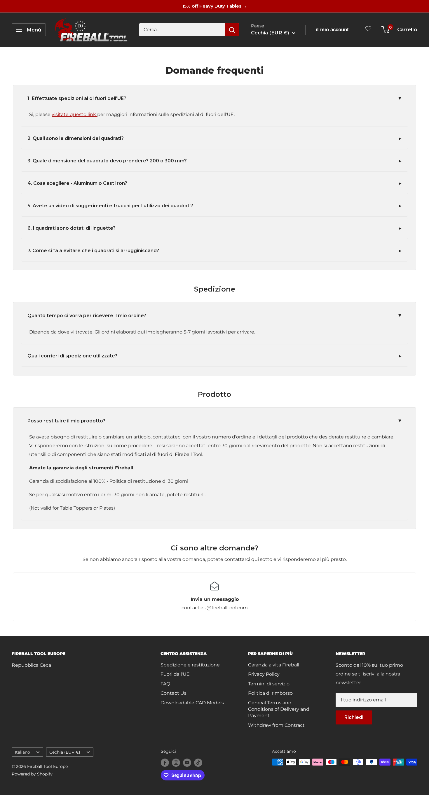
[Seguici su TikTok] (198, 763)
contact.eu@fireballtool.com (215, 607)
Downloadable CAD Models (192, 703)
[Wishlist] (368, 30)
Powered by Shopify (32, 774)
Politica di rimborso (270, 693)
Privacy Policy (264, 674)
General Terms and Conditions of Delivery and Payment (278, 709)
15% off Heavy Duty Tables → (214, 6)
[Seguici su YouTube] (187, 763)
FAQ (165, 684)
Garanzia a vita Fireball (273, 665)
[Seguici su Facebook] (165, 763)
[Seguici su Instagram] (176, 763)
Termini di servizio (269, 684)
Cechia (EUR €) (64, 752)
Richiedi (353, 717)
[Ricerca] (232, 29)
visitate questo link (74, 114)
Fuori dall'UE (175, 674)
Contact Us (173, 693)
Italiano (22, 752)
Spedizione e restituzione (190, 665)
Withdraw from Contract (276, 725)
